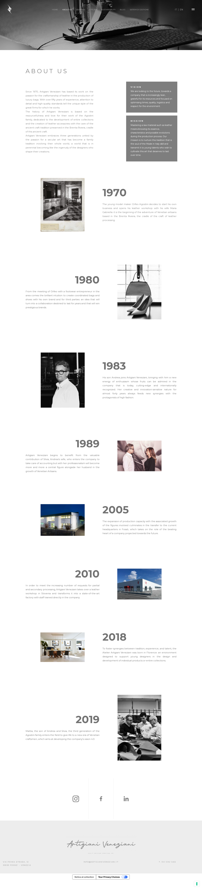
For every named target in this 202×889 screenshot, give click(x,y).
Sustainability (108, 9)
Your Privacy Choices (109, 877)
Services (80, 9)
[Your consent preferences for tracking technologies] (197, 884)
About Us (67, 9)
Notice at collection (84, 877)
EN (181, 9)
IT (176, 9)
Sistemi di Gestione (139, 9)
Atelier (93, 9)
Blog (122, 9)
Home (55, 9)
